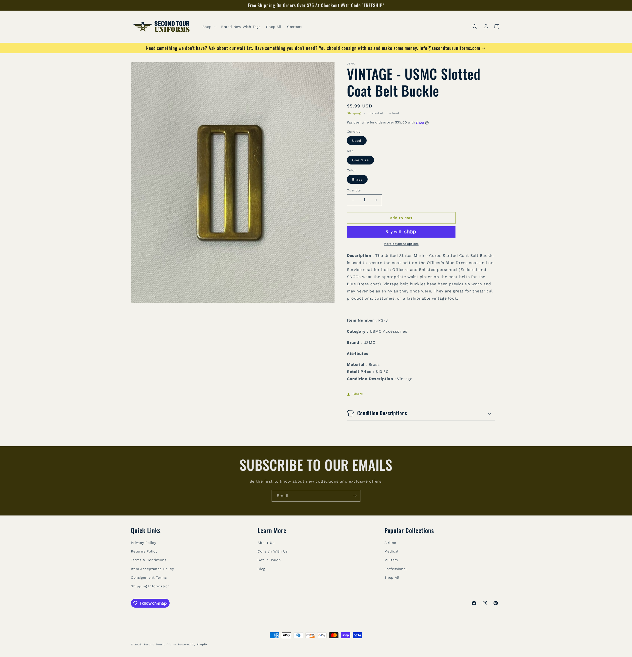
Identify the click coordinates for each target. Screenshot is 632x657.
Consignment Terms (149, 577)
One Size (360, 160)
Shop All (391, 577)
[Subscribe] (354, 496)
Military (391, 560)
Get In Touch (269, 560)
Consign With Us (272, 551)
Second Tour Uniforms (160, 644)
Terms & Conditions (148, 560)
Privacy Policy (143, 542)
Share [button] (358, 394)
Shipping (354, 113)
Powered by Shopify (193, 644)
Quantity (354, 190)
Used (356, 141)
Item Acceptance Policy (152, 569)
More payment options (401, 244)
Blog (261, 569)
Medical (391, 551)
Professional (395, 569)
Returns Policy (144, 551)
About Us (265, 542)
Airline (390, 542)
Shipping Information (150, 586)
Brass (357, 179)
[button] (208, 26)
